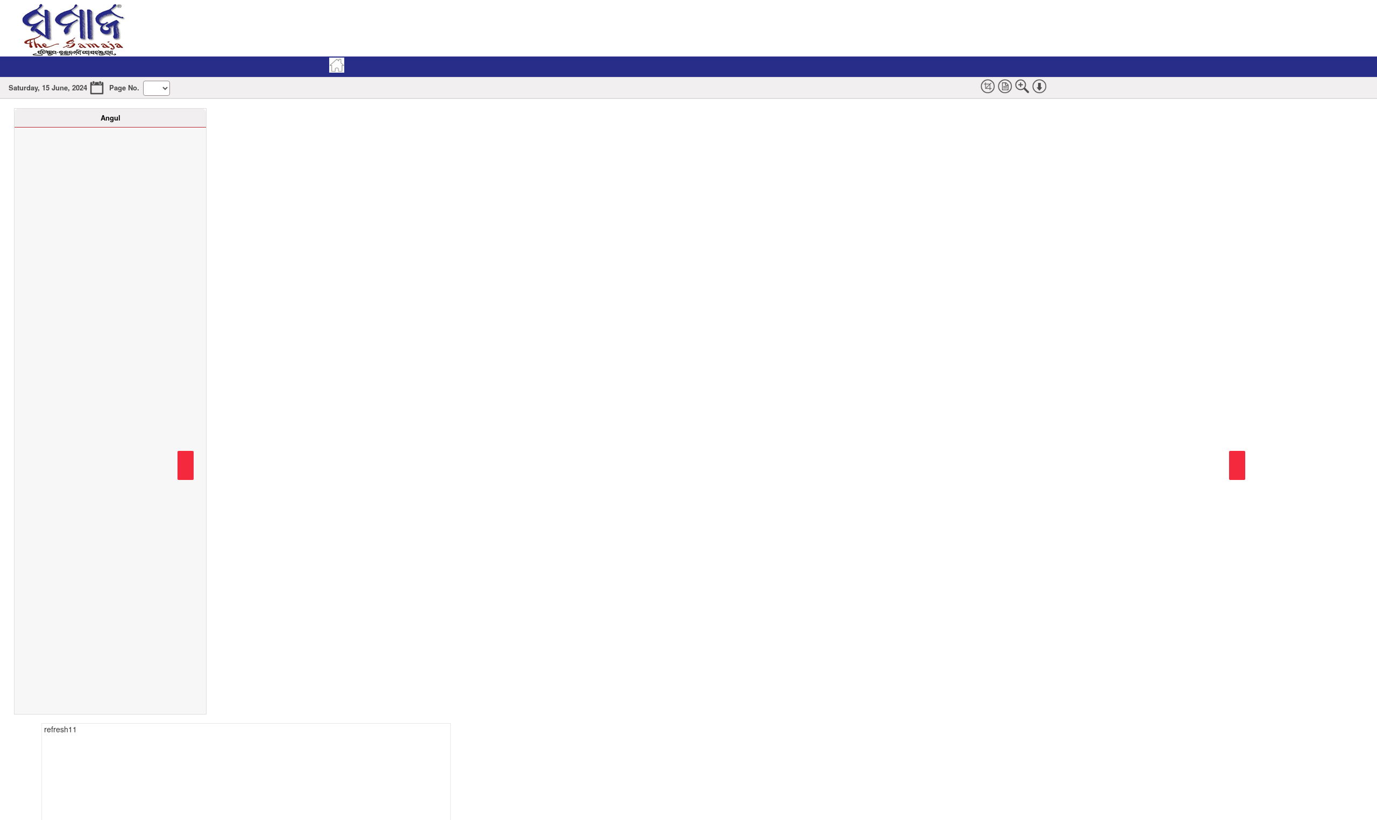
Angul (110, 117)
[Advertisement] (530, 28)
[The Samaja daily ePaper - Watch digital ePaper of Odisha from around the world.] (73, 28)
